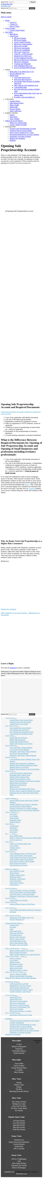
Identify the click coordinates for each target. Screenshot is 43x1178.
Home (7, 20)
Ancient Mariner (19, 1144)
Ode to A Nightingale (18, 1159)
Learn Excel (14, 36)
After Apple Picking (19, 1163)
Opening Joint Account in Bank (21, 131)
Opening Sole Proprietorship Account (23, 129)
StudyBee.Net (6, 6)
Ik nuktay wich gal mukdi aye (24, 97)
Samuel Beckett (18, 1053)
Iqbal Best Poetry (19, 1125)
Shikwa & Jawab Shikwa (14, 121)
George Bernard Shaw (19, 1068)
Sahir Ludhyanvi (15, 111)
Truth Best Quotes (19, 1129)
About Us (13, 22)
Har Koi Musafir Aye (17, 73)
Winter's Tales (19, 1085)
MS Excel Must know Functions (25, 60)
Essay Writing (14, 119)
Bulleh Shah (14, 75)
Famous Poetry (15, 101)
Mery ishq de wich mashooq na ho (26, 85)
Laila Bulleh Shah (20, 87)
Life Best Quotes (19, 1121)
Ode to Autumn (19, 1148)
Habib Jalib (14, 107)
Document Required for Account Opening (24, 134)
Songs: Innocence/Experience (19, 1142)
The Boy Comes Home (19, 1108)
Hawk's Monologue (19, 1168)
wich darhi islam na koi (22, 77)
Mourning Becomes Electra (18, 1091)
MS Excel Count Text (21, 52)
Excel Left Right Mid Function (25, 68)
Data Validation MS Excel (23, 66)
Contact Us (14, 24)
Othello (19, 1083)
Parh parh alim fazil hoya (23, 79)
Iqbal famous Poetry (17, 103)
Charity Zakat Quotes (17, 30)
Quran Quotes (10, 28)
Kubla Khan (19, 1146)
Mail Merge (14, 34)
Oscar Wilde (19, 1063)
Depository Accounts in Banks (20, 136)
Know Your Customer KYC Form (22, 132)
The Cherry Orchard (19, 1102)
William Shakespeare (19, 1046)
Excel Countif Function (22, 42)
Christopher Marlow (19, 1051)
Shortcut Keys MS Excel (22, 56)
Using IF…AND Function (23, 54)
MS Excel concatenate (22, 48)
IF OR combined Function (23, 58)
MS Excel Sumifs (20, 40)
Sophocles (18, 1049)
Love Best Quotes (19, 1123)
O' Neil (19, 1044)
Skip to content (6, 17)
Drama (12, 115)
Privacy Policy (15, 26)
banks (27, 485)
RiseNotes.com (21, 1174)
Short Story (14, 117)
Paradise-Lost (19, 1140)
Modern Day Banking (17, 138)
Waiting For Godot (18, 1104)
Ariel (19, 1161)
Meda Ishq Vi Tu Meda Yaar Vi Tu (22, 72)
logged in (13, 668)
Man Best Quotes (19, 1127)
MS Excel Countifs (20, 46)
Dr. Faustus (19, 1110)
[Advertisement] (21, 187)
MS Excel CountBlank (22, 50)
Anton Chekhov (19, 1066)
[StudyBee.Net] (6, 4)
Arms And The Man (19, 1106)
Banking (13, 140)
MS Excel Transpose (21, 62)
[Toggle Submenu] (16, 718)
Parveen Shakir (15, 109)
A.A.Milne (19, 1070)
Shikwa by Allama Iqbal (18, 123)
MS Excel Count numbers (23, 44)
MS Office (9, 32)
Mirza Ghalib (14, 105)
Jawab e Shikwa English (18, 125)
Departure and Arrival (19, 1165)
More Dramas (19, 1072)
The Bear (19, 1089)
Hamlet (19, 1087)
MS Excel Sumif (20, 38)
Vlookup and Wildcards (22, 64)
